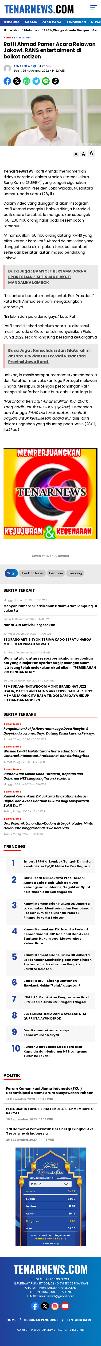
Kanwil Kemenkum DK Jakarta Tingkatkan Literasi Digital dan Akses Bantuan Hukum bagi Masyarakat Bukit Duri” (46, 801)
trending (75, 573)
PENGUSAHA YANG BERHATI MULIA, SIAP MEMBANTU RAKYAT (49, 1111)
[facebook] (35, 1309)
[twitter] (45, 1309)
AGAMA (31, 22)
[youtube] (65, 1309)
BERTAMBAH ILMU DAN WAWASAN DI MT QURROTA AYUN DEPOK (55, 1016)
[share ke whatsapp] (27, 84)
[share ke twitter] (18, 84)
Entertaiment (23, 37)
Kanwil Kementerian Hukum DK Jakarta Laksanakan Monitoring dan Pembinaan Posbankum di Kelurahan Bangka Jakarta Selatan (57, 962)
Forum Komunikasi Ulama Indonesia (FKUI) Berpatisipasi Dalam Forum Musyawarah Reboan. (50, 1090)
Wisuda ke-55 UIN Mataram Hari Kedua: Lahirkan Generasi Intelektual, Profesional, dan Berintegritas (46, 753)
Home (11, 1320)
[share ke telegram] (36, 84)
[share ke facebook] (8, 84)
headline (56, 573)
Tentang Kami (79, 1320)
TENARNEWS (22, 66)
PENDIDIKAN (76, 22)
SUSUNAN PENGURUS (41, 1320)
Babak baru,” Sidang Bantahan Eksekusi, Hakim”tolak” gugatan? (51, 983)
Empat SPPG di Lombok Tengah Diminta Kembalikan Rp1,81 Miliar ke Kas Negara (57, 863)
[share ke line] (47, 84)
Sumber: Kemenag (50, 1243)
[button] (76, 154)
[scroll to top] (94, 1318)
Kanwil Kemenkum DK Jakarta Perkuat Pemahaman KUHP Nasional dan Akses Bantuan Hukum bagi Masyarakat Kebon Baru (56, 936)
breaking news (32, 573)
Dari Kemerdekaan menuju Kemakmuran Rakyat (46, 1032)
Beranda (11, 22)
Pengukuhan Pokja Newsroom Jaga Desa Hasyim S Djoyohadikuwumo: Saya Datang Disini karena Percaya (49, 731)
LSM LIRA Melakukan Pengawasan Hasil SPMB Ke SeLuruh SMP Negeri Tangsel (56, 999)
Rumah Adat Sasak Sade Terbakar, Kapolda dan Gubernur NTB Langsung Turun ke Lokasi (43, 776)
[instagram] (55, 1309)
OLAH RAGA (51, 22)
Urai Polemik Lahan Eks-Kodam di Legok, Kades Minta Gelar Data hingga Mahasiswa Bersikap (48, 825)
